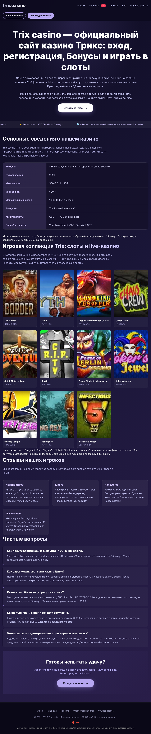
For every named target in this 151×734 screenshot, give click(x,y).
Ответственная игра (83, 710)
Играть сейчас (75, 108)
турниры (97, 5)
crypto (81, 5)
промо (114, 5)
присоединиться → (41, 15)
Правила (64, 710)
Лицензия (52, 710)
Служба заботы (106, 710)
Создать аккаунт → (75, 683)
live (124, 5)
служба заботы (139, 5)
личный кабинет (14, 15)
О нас (40, 710)
